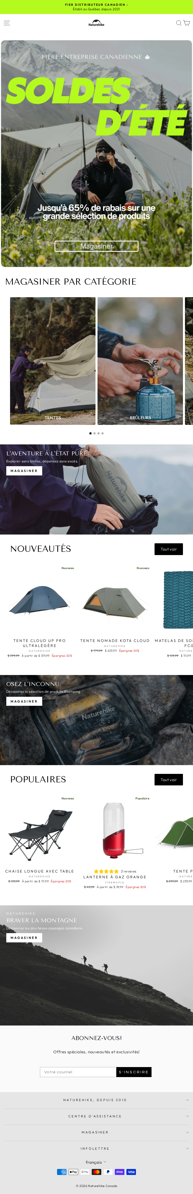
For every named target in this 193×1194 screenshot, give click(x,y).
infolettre (95, 1148)
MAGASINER (95, 1132)
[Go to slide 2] (94, 433)
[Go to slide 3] (99, 433)
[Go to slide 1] (90, 433)
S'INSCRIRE (134, 1072)
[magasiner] (96, 965)
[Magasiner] (96, 489)
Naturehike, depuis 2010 (95, 1100)
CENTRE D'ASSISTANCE (95, 1116)
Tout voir (169, 549)
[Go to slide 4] (103, 433)
